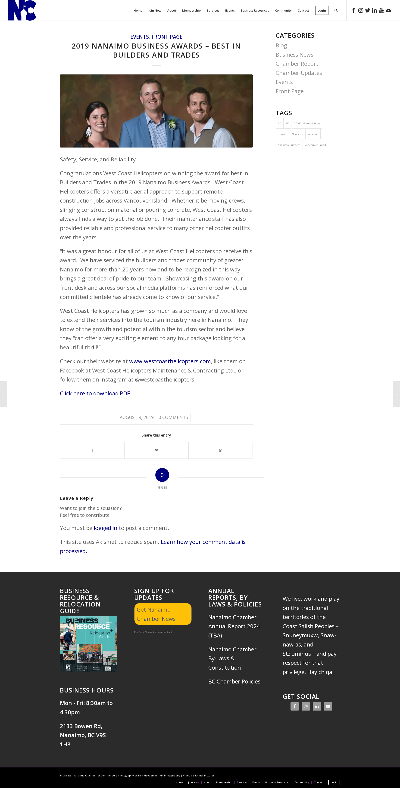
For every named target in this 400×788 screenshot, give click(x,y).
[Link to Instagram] (360, 10)
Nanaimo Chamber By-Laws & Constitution (232, 658)
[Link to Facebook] (353, 10)
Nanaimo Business (289, 145)
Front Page (167, 36)
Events (139, 36)
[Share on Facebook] (92, 450)
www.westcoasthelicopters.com (170, 361)
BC (279, 123)
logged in (105, 528)
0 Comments (173, 417)
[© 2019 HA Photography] (156, 111)
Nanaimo (313, 134)
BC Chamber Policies (234, 681)
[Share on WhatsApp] (221, 450)
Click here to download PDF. (95, 393)
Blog (281, 45)
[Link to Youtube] (381, 10)
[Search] (336, 10)
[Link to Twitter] (367, 10)
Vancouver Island (315, 145)
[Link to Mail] (388, 10)
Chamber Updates (299, 73)
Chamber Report (297, 63)
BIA (287, 123)
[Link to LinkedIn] (374, 10)
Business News (294, 54)
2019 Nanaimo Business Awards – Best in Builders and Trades (156, 50)
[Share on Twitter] (156, 450)
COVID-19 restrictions (307, 123)
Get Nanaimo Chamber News (156, 614)
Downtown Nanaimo (290, 134)
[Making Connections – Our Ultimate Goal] (3, 394)
